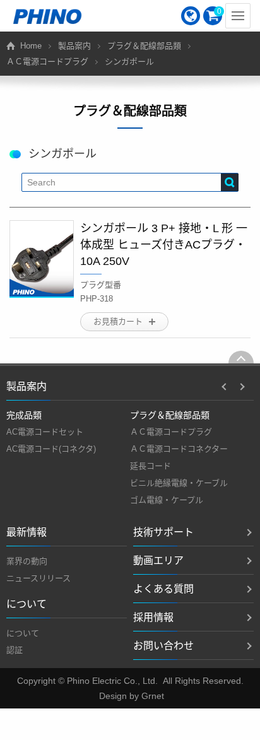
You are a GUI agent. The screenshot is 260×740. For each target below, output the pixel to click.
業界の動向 (26, 561)
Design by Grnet (131, 696)
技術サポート (163, 532)
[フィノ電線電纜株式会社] (47, 15)
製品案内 (74, 45)
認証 (14, 650)
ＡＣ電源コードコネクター (179, 449)
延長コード (150, 466)
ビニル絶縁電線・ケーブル (179, 483)
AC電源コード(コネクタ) (51, 449)
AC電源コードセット (44, 432)
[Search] (230, 182)
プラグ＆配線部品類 (144, 45)
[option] (68, 432)
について (22, 633)
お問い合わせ (163, 645)
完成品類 (24, 415)
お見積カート (118, 321)
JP (190, 15)
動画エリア (158, 560)
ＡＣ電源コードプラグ (47, 61)
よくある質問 (163, 589)
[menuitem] (190, 16)
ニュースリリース (38, 578)
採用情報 (153, 617)
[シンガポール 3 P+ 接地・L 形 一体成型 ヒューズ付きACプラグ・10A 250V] (41, 259)
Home (31, 45)
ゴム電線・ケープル (166, 500)
